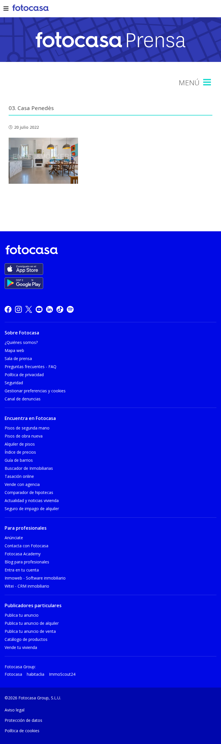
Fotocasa (13, 674)
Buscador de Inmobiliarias (29, 468)
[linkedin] (49, 309)
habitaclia (35, 674)
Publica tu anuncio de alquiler (32, 623)
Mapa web (14, 350)
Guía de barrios (19, 460)
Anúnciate (14, 537)
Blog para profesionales (27, 562)
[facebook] (8, 309)
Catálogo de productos (26, 639)
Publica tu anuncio (22, 615)
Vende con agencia (22, 484)
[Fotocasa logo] (109, 250)
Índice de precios (20, 452)
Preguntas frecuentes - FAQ (30, 366)
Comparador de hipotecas (29, 492)
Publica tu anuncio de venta (30, 631)
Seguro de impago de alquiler (32, 508)
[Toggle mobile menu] (207, 82)
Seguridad (14, 382)
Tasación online (19, 476)
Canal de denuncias (23, 399)
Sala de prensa (18, 358)
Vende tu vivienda (21, 647)
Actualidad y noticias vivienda (32, 500)
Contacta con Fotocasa (26, 545)
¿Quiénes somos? (21, 342)
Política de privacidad (24, 374)
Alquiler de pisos (20, 444)
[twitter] (28, 309)
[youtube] (39, 309)
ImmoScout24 (62, 674)
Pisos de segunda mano (27, 428)
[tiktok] (59, 309)
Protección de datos (23, 720)
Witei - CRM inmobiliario (27, 586)
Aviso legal (14, 710)
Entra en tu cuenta (22, 570)
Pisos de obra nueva (24, 436)
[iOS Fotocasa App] (24, 269)
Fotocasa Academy (23, 553)
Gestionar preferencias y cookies (35, 390)
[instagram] (18, 309)
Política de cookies (22, 730)
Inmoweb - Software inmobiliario (35, 578)
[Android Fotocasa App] (24, 283)
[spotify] (70, 309)
